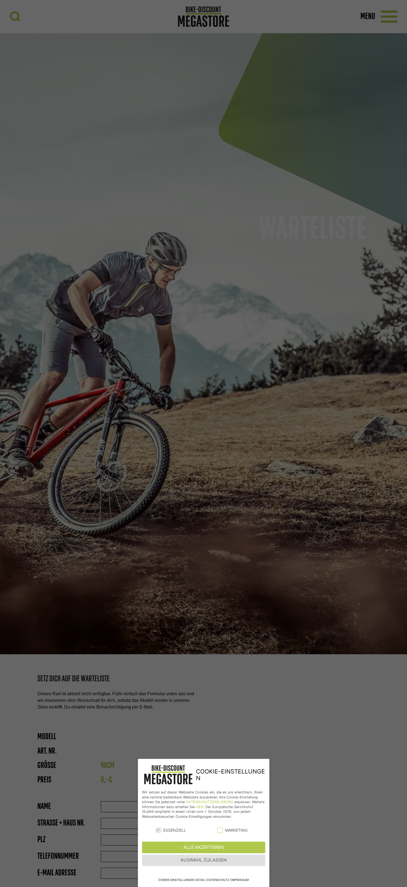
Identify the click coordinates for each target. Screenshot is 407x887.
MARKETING (236, 830)
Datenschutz (218, 880)
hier (200, 807)
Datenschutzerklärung (209, 802)
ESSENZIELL (174, 830)
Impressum (240, 880)
